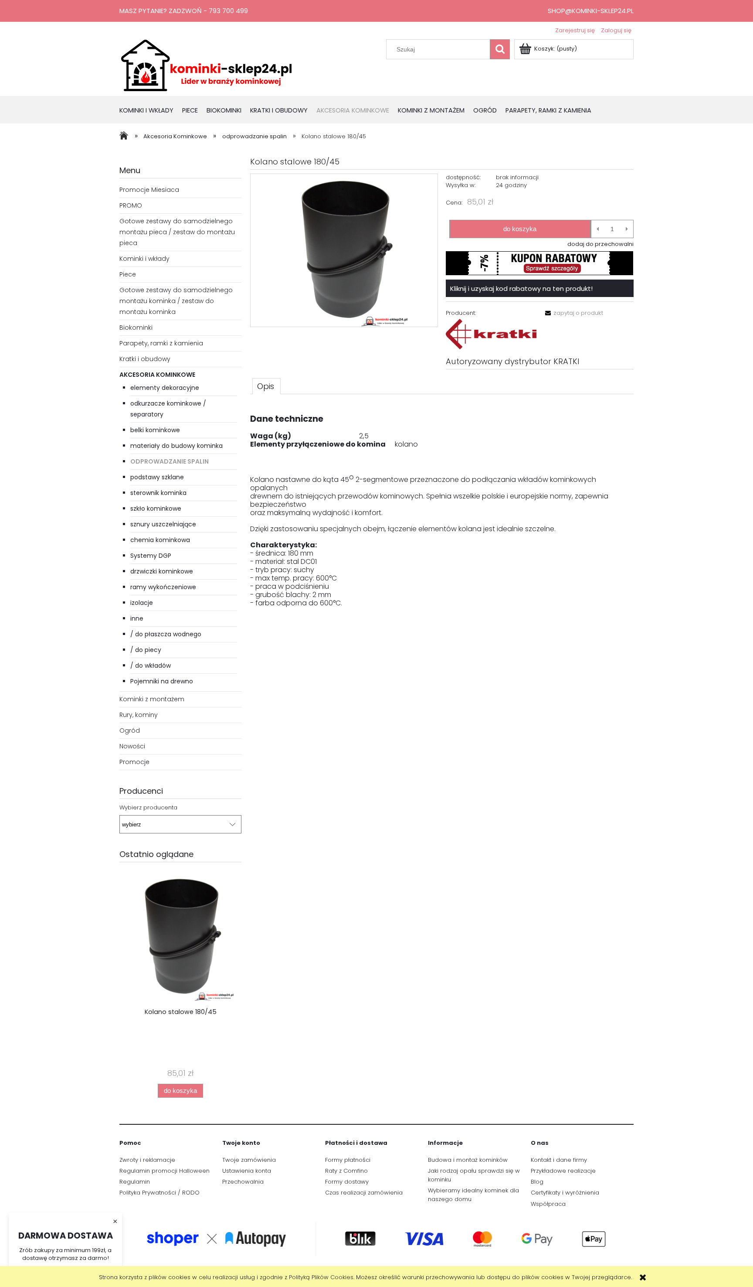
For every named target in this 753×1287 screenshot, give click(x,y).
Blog (537, 1182)
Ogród (129, 730)
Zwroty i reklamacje (147, 1160)
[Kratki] (491, 334)
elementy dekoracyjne (164, 387)
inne (136, 618)
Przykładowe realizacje (563, 1171)
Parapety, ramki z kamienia (161, 343)
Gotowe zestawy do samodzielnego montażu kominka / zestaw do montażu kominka (176, 301)
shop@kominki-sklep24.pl (591, 10)
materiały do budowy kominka (176, 445)
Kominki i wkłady (144, 258)
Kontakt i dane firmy (559, 1160)
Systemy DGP (150, 555)
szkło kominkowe (155, 508)
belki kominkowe (155, 430)
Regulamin (134, 1182)
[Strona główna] (206, 64)
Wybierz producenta (148, 808)
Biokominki (136, 327)
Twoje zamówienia (249, 1160)
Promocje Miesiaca (149, 189)
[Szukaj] (500, 49)
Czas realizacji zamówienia (364, 1192)
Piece (127, 274)
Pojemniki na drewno (161, 681)
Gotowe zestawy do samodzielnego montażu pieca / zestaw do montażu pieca (177, 232)
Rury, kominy (138, 714)
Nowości (132, 746)
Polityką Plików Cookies (321, 1277)
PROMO (130, 205)
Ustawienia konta (246, 1171)
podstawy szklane (157, 477)
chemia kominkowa (160, 540)
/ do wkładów (150, 665)
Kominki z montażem (151, 699)
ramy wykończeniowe (163, 587)
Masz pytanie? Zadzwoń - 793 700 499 (183, 10)
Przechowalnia (243, 1182)
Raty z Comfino (346, 1171)
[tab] (266, 386)
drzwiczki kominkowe (161, 571)
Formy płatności (347, 1160)
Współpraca (548, 1204)
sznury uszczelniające (163, 524)
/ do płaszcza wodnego (165, 634)
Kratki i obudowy (144, 359)
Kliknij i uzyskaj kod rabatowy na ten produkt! (521, 288)
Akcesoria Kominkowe (157, 374)
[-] (597, 229)
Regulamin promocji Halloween (164, 1171)
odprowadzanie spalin (169, 461)
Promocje (134, 762)
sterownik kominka (158, 492)
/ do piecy (145, 649)
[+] (627, 229)
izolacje (141, 602)
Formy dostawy (347, 1182)
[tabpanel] (442, 507)
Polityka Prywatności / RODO (159, 1192)
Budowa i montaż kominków (468, 1160)
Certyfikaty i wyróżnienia (565, 1192)
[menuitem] (150, 110)
